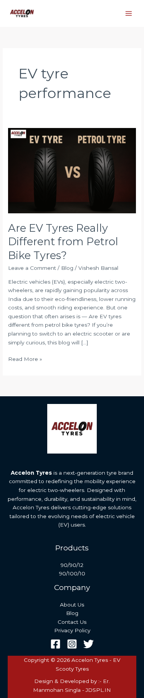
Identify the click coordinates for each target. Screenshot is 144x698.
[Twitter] (88, 644)
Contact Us (72, 622)
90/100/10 (72, 573)
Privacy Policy (72, 630)
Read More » (25, 358)
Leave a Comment (32, 268)
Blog (67, 268)
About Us (72, 605)
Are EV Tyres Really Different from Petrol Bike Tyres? (63, 242)
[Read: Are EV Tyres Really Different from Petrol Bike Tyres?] (72, 170)
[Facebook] (55, 644)
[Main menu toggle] (129, 14)
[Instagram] (72, 644)
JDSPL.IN (98, 690)
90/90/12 (72, 565)
